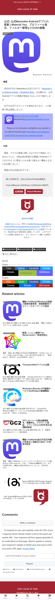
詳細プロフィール (13, 224)
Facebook (33, 268)
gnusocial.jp (12, 229)
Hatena (21, 268)
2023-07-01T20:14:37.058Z (26, 116)
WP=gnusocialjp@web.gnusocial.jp (25, 227)
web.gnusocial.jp (25, 229)
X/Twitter (46, 268)
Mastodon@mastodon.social (36, 119)
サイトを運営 (39, 229)
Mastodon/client (10, 249)
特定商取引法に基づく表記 (27, 593)
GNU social (44, 285)
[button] (49, 358)
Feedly (21, 281)
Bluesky (27, 285)
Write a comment (27, 523)
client (6, 254)
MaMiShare (44, 272)
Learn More (29, 549)
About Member (34, 191)
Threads (10, 272)
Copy (8, 268)
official (14, 254)
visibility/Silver (40, 249)
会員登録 (19, 191)
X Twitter (29, 224)
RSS (8, 281)
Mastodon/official (25, 249)
